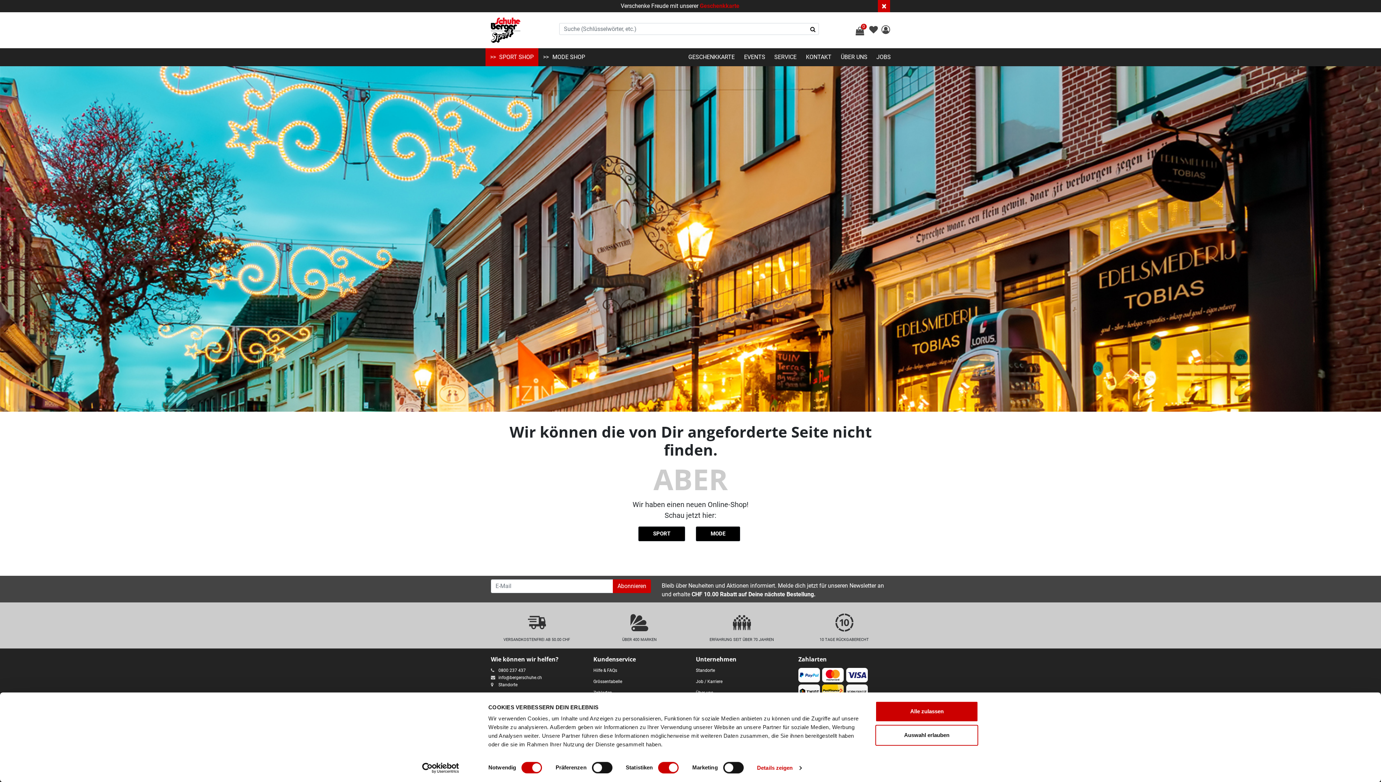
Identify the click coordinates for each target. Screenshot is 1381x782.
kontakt (818, 57)
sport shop (516, 57)
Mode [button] (718, 533)
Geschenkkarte (719, 6)
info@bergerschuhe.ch (520, 677)
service (785, 57)
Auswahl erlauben (926, 735)
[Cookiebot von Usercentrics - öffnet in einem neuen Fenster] (440, 768)
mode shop (568, 57)
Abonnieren (631, 586)
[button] (885, 30)
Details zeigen (775, 768)
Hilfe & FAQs (605, 670)
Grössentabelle (607, 681)
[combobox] (689, 29)
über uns (854, 57)
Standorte (508, 684)
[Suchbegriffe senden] (813, 29)
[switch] (602, 767)
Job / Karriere (709, 681)
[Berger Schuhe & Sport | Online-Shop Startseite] (505, 30)
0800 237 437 (512, 670)
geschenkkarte (711, 57)
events (754, 57)
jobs (883, 57)
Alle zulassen (927, 711)
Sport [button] (661, 533)
